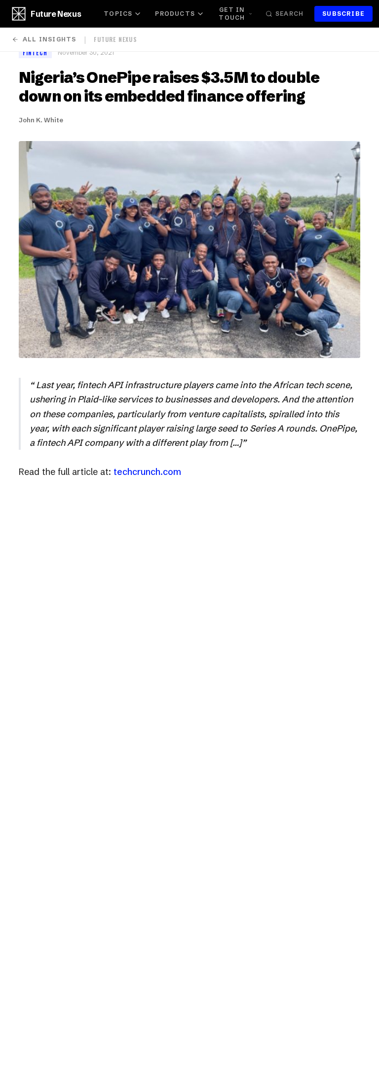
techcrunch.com (147, 471)
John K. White (41, 120)
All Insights (49, 39)
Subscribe (343, 13)
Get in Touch (232, 13)
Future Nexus (56, 14)
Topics (118, 13)
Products (175, 13)
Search (289, 13)
